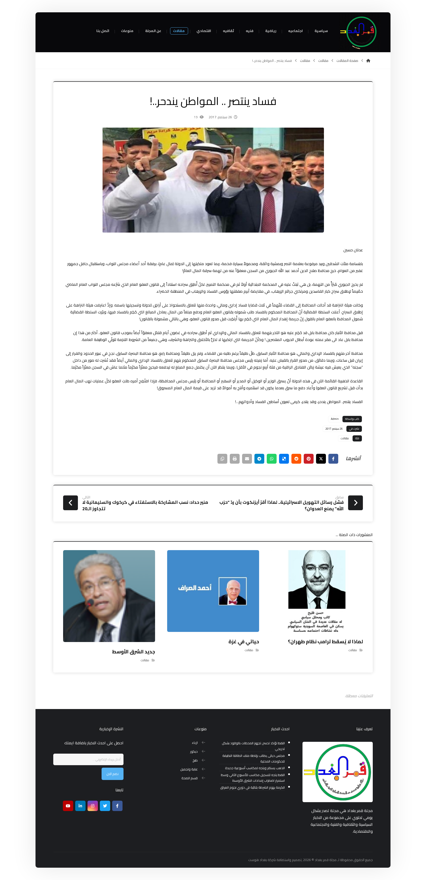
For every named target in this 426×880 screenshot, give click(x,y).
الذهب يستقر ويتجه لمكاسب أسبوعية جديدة (255, 768)
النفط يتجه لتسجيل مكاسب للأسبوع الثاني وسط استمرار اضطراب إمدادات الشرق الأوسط (253, 777)
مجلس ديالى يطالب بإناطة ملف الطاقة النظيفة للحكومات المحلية (253, 758)
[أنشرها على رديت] (296, 459)
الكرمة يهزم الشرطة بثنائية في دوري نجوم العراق (252, 787)
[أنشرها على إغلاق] (321, 459)
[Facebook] (117, 806)
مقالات (345, 438)
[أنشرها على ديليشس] (284, 459)
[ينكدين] (80, 806)
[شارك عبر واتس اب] (272, 459)
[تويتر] (105, 806)
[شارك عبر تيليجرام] (259, 459)
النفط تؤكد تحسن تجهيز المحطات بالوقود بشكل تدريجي (253, 746)
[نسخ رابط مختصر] (222, 459)
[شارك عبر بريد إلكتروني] (247, 459)
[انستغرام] (93, 806)
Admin (335, 418)
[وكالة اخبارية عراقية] (360, 32)
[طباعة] (235, 459)
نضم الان (112, 774)
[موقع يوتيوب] (68, 806)
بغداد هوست (257, 860)
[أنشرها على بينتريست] (309, 459)
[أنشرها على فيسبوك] (333, 459)
